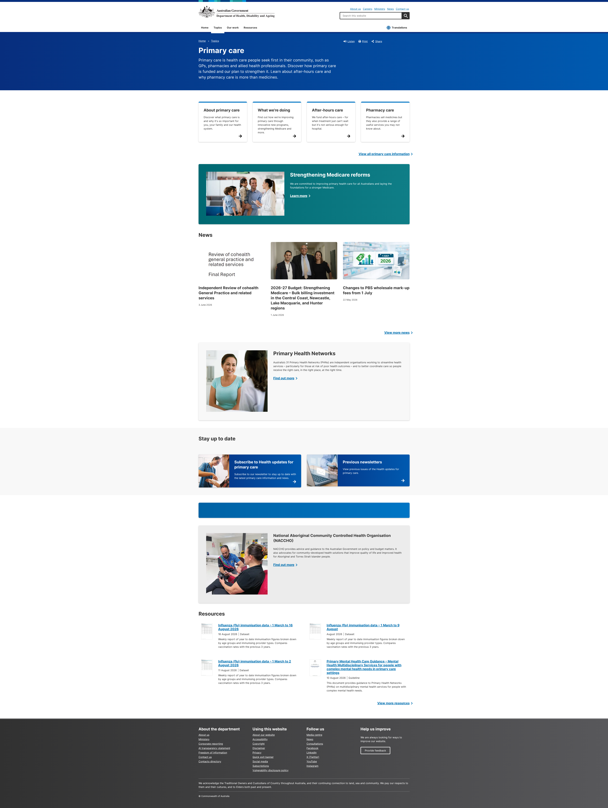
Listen (351, 41)
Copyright (259, 743)
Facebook (312, 748)
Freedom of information (213, 752)
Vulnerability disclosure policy (270, 770)
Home (205, 27)
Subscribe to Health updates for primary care (263, 464)
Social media (260, 761)
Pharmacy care (380, 110)
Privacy (257, 752)
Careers (367, 8)
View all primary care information (384, 154)
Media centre (314, 734)
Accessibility (260, 739)
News (390, 8)
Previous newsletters (362, 462)
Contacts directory (210, 761)
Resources (250, 27)
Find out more (283, 378)
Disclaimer (259, 748)
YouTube (312, 761)
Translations (399, 27)
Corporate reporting (211, 743)
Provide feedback (375, 750)
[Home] (237, 12)
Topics (218, 27)
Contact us (402, 8)
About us (355, 8)
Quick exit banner (263, 757)
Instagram (312, 765)
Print (365, 41)
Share (378, 41)
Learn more (298, 196)
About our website (264, 734)
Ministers (379, 8)
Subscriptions (261, 765)
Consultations (315, 743)
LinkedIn (312, 752)
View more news (397, 332)
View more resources (393, 703)
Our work (233, 27)
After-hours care (327, 110)
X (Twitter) (313, 757)
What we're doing (274, 110)
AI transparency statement (214, 748)
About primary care (222, 110)
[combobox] (371, 15)
